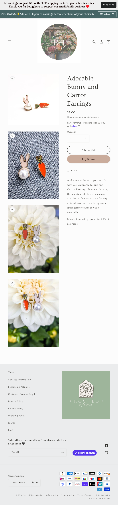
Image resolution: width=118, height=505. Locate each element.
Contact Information (19, 379)
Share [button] (74, 170)
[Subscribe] (62, 452)
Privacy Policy (15, 401)
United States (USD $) (23, 482)
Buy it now (88, 159)
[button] (9, 41)
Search (12, 423)
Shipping (71, 117)
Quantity (71, 132)
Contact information (100, 498)
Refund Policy (15, 408)
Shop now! (108, 5)
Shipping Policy (16, 415)
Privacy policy (67, 495)
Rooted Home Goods (33, 495)
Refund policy (52, 495)
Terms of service (85, 495)
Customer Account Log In (22, 394)
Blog (10, 430)
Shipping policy (103, 495)
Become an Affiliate (19, 387)
